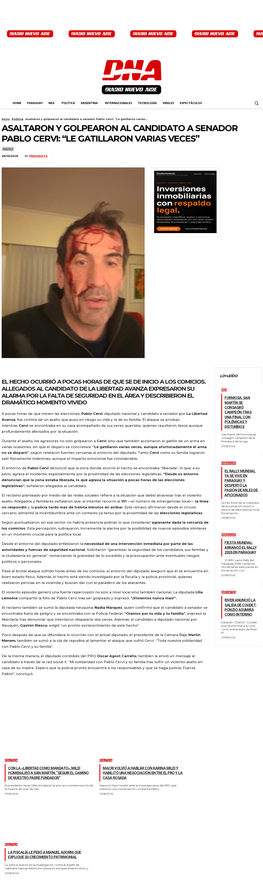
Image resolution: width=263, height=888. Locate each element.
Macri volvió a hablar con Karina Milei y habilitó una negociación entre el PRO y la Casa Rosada (142, 773)
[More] (69, 370)
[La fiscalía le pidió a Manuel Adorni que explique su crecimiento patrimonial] (46, 819)
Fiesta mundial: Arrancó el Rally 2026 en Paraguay (241, 547)
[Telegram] (54, 370)
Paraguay (228, 463)
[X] (24, 370)
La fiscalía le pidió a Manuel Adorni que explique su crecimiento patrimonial (44, 854)
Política (17, 119)
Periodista (38, 156)
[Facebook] (9, 370)
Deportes (228, 592)
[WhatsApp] (39, 370)
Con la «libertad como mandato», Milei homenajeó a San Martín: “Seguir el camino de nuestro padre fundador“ (48, 773)
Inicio (6, 119)
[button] (256, 103)
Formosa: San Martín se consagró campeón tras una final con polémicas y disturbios (238, 412)
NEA (224, 390)
